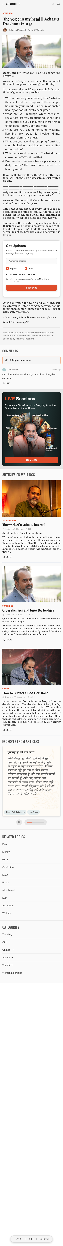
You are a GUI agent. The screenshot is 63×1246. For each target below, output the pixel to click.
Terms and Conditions (40, 279)
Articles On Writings (18, 474)
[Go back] (3, 4)
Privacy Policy (15, 281)
